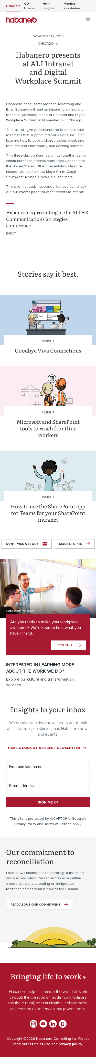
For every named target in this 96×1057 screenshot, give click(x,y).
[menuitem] (13, 6)
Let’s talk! (64, 645)
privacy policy (70, 1044)
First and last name (25, 766)
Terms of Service (58, 824)
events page (29, 192)
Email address (21, 785)
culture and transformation (50, 679)
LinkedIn (53, 1024)
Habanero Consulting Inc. (21, 20)
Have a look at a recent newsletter (44, 748)
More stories (70, 544)
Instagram (33, 1024)
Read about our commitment (35, 905)
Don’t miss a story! (22, 544)
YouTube (43, 1024)
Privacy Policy (25, 824)
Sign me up (48, 802)
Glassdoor (63, 1024)
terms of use (39, 1044)
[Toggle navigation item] (88, 19)
